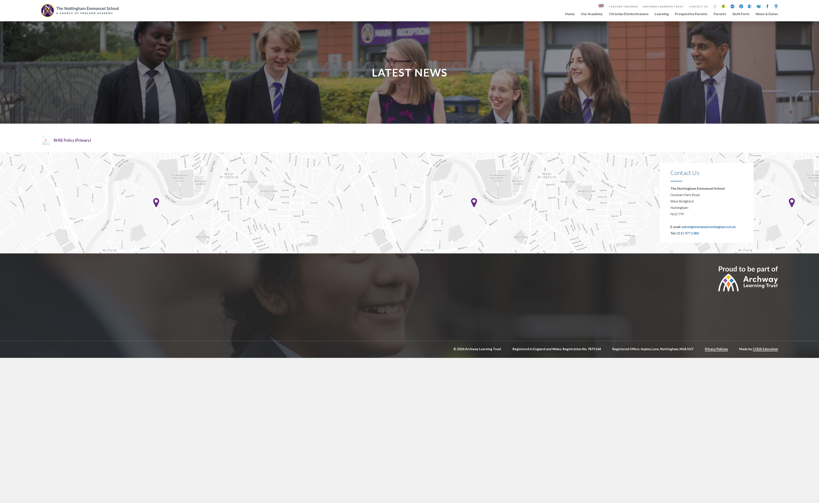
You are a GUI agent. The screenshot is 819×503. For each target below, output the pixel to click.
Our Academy (592, 14)
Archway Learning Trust (663, 6)
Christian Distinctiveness (629, 14)
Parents (720, 14)
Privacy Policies (716, 349)
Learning (662, 14)
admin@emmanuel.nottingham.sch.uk (709, 227)
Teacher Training (623, 6)
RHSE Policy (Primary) (72, 140)
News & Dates (767, 14)
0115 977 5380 (688, 233)
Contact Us (698, 6)
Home (570, 14)
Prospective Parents (691, 14)
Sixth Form (740, 14)
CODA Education (765, 349)
